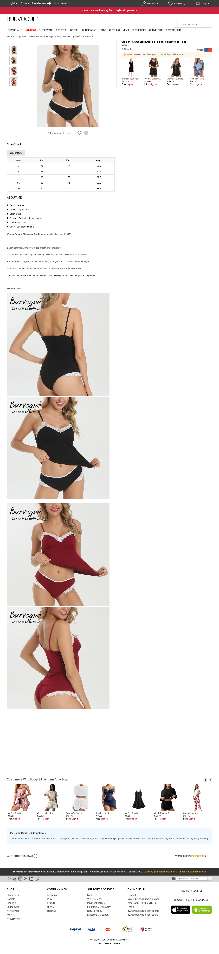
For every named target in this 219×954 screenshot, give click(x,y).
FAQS (90, 895)
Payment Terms (96, 903)
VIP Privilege (94, 899)
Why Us (51, 899)
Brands (51, 903)
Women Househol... (131, 79)
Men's (126, 30)
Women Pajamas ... (176, 79)
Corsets (61, 30)
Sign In (129, 54)
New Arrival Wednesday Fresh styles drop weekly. (109, 10)
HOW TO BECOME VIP (191, 891)
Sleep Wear (34, 36)
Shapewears (46, 30)
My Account (152, 3)
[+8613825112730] (36, 878)
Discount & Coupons (98, 915)
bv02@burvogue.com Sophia (143, 911)
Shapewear (13, 895)
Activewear (13, 911)
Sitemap (51, 911)
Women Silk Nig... (198, 79)
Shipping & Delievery (99, 907)
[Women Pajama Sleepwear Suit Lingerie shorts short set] (13, 50)
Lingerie (73, 30)
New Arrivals (14, 30)
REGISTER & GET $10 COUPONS (191, 899)
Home (9, 36)
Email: (130, 907)
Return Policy (94, 911)
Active (102, 30)
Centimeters (16, 153)
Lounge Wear (88, 30)
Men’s (10, 915)
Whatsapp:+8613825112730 (142, 903)
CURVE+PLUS (156, 30)
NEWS (50, 907)
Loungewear (14, 907)
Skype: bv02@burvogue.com (143, 899)
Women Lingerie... (152, 79)
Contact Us (133, 895)
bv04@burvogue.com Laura (142, 915)
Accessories (139, 30)
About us (52, 895)
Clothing (114, 30)
